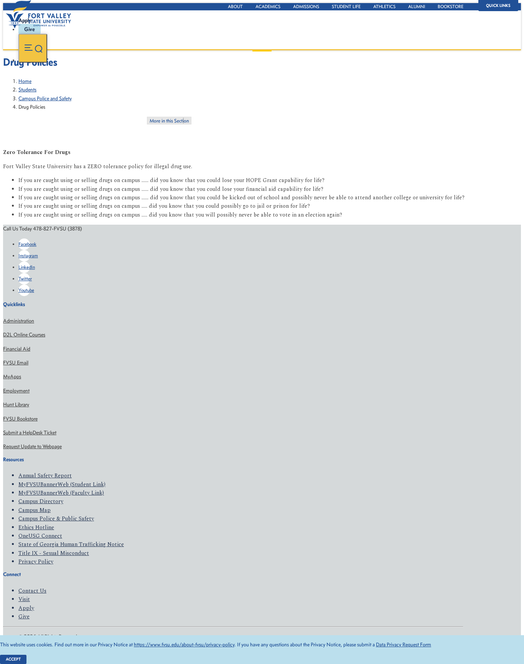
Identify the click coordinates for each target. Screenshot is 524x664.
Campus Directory (40, 501)
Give (24, 617)
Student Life (346, 6)
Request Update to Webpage (32, 446)
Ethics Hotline (36, 527)
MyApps (12, 376)
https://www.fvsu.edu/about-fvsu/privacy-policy (184, 644)
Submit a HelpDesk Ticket (29, 432)
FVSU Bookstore (20, 419)
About (235, 6)
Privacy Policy (35, 562)
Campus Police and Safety (45, 98)
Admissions (306, 6)
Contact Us (32, 591)
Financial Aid (16, 349)
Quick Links (498, 5)
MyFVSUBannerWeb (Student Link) (61, 484)
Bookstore (450, 6)
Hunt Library (16, 404)
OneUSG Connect (40, 536)
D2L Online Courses (24, 334)
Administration (18, 321)
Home (24, 81)
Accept (13, 659)
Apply (26, 608)
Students (27, 89)
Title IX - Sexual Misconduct (53, 553)
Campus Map (34, 510)
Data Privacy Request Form (403, 644)
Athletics (384, 6)
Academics (267, 6)
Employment (16, 390)
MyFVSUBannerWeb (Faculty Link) (61, 493)
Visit (24, 599)
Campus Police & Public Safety (56, 519)
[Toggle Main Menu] (32, 48)
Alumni (416, 6)
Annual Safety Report (45, 476)
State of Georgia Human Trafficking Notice (71, 544)
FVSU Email (15, 362)
